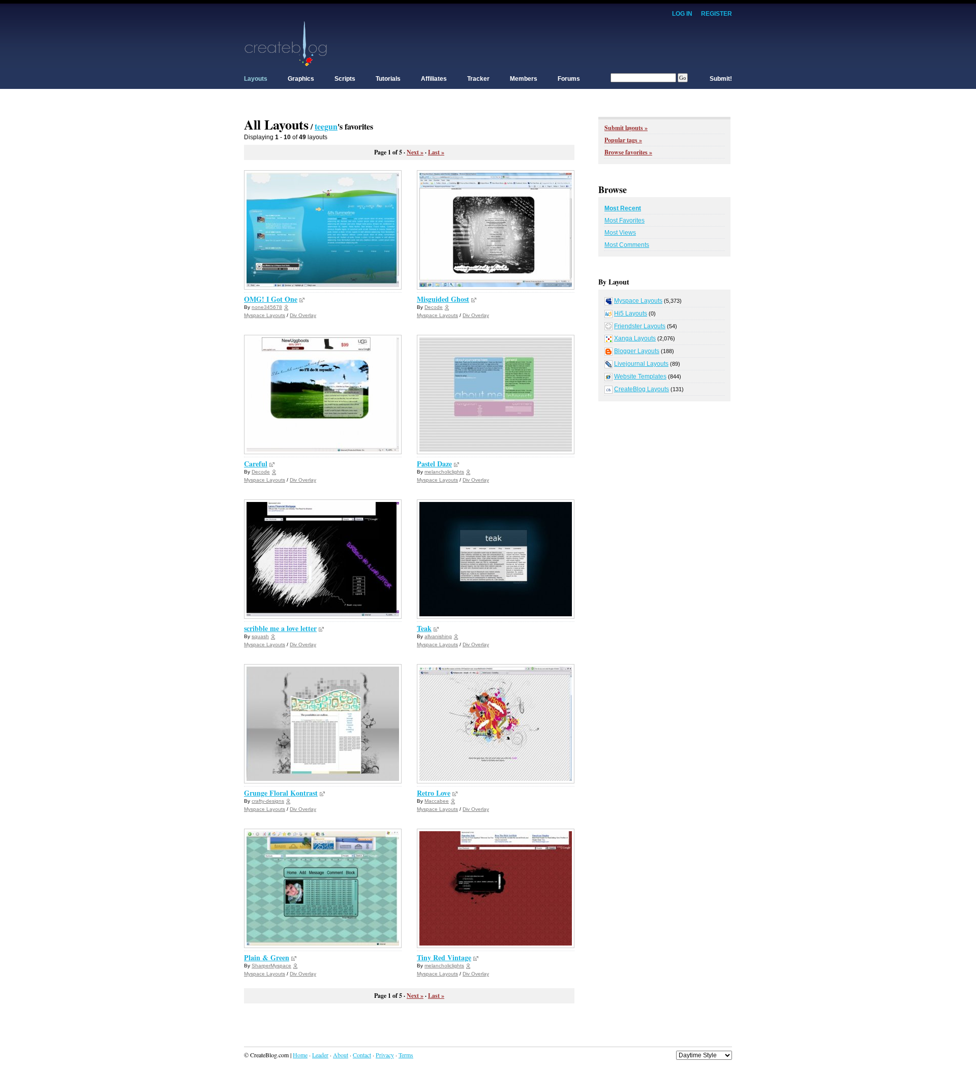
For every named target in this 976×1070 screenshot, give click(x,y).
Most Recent (622, 208)
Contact (362, 1055)
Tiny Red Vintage (444, 957)
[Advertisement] (547, 43)
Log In (682, 13)
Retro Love (433, 793)
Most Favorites (624, 220)
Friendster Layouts (639, 326)
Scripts (344, 78)
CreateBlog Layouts (641, 389)
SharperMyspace (271, 965)
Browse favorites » (628, 152)
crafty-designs (268, 801)
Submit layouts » (626, 127)
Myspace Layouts (264, 315)
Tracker (478, 78)
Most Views (620, 232)
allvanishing (438, 636)
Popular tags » (623, 140)
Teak (424, 628)
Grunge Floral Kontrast (281, 793)
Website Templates (640, 376)
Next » (415, 152)
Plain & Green (266, 957)
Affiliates (434, 78)
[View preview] (302, 299)
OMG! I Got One (270, 299)
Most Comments (626, 244)
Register (716, 13)
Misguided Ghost (443, 299)
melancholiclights (444, 472)
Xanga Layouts (635, 338)
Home (300, 1055)
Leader (320, 1055)
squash (260, 636)
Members (523, 78)
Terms (406, 1055)
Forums (569, 78)
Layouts (255, 78)
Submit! (721, 78)
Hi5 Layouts (630, 313)
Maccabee (436, 801)
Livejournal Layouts (641, 363)
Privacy (385, 1055)
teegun (326, 126)
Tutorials (388, 78)
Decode (433, 307)
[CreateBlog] (286, 43)
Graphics (301, 78)
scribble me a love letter (280, 628)
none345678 (267, 307)
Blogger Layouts (636, 351)
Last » (436, 152)
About (340, 1055)
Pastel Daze (434, 463)
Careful (255, 463)
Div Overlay (303, 315)
